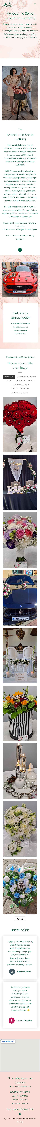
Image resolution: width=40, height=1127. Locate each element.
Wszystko (8, 377)
